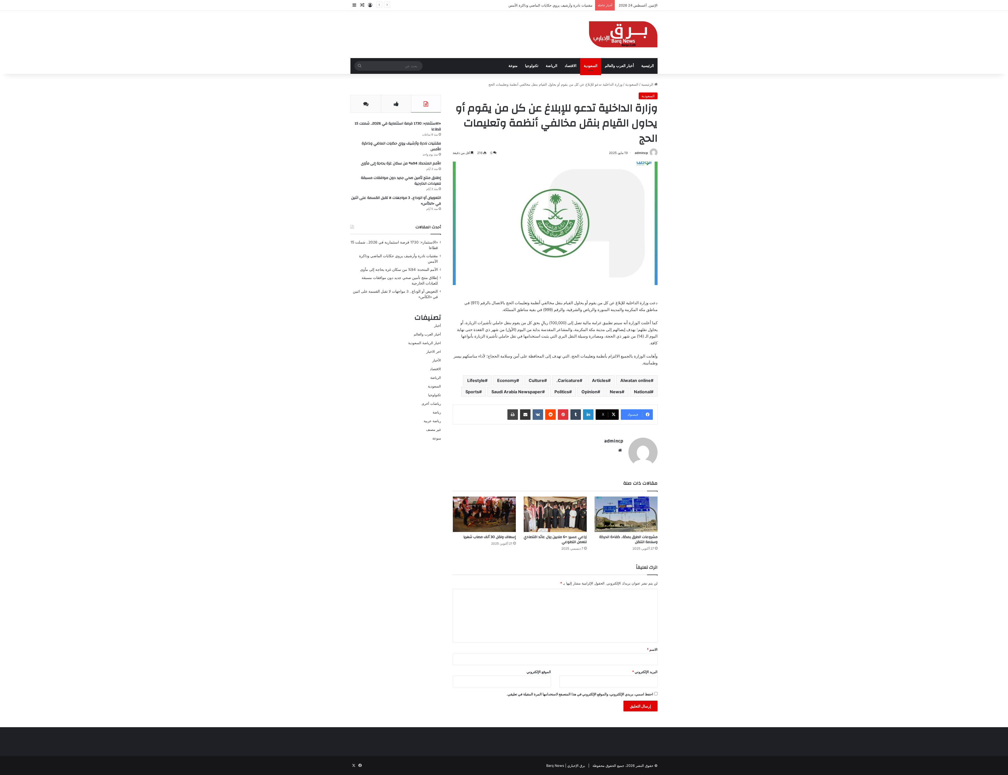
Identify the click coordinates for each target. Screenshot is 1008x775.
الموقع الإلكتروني (539, 672)
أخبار (437, 325)
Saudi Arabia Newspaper (516, 391)
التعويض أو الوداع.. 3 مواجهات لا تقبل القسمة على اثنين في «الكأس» (396, 200)
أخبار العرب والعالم (619, 66)
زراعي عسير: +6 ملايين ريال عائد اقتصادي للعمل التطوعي (555, 539)
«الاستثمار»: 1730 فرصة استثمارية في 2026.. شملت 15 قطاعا (398, 126)
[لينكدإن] (588, 414)
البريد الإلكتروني (645, 672)
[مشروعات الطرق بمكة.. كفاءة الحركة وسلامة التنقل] (626, 514)
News (616, 391)
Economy (506, 380)
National (642, 391)
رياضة (437, 412)
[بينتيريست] (563, 414)
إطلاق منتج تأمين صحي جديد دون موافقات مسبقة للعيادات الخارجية (401, 180)
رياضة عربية (432, 421)
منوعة (513, 66)
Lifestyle (476, 380)
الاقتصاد (570, 66)
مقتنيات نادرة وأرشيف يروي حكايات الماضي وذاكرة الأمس (401, 146)
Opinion (589, 391)
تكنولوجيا (531, 66)
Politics (561, 391)
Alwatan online (635, 380)
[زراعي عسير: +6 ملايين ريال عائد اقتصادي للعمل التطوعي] (555, 514)
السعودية (590, 66)
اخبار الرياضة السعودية (424, 343)
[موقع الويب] (620, 450)
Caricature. (568, 380)
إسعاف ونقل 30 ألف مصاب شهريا (489, 537)
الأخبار (436, 360)
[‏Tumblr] (575, 414)
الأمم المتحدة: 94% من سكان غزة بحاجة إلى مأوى (555, 5)
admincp (641, 153)
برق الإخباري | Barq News (565, 765)
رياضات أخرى (431, 403)
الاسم (652, 649)
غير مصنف (433, 429)
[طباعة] (512, 414)
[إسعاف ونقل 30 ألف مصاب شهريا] (484, 514)
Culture (536, 380)
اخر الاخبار (433, 351)
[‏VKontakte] (538, 414)
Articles (600, 380)
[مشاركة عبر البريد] (525, 414)
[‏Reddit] (550, 414)
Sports (472, 391)
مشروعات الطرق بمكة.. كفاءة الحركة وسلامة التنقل (628, 539)
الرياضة (551, 66)
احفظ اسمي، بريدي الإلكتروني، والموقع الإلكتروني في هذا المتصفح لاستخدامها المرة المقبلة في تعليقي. (580, 694)
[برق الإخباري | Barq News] (623, 34)
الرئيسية (647, 66)
